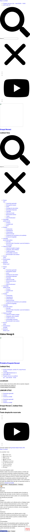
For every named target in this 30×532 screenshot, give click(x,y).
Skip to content (4, 0)
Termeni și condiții (7, 396)
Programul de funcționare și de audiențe (16, 235)
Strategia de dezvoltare (12, 208)
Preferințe (20, 484)
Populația (8, 211)
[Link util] (16, 99)
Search (2, 38)
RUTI (7, 225)
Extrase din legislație (11, 237)
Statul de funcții (10, 233)
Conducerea (9, 229)
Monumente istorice (11, 214)
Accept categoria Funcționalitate (8, 387)
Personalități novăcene (12, 252)
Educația (8, 241)
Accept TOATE (4, 484)
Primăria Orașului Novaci (10, 363)
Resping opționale (13, 484)
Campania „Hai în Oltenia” (12, 249)
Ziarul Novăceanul (10, 217)
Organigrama (9, 230)
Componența (9, 232)
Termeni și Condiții (9, 482)
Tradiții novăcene (10, 251)
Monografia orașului (11, 205)
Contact (5, 395)
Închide (13, 531)
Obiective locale (10, 213)
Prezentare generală (11, 203)
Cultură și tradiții (7, 246)
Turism (7, 216)
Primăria (5, 227)
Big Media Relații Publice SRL (17, 447)
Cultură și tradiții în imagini (12, 248)
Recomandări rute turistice (12, 254)
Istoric (7, 206)
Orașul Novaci (5, 129)
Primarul (8, 222)
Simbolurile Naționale (11, 209)
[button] (15, 22)
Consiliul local (9, 224)
